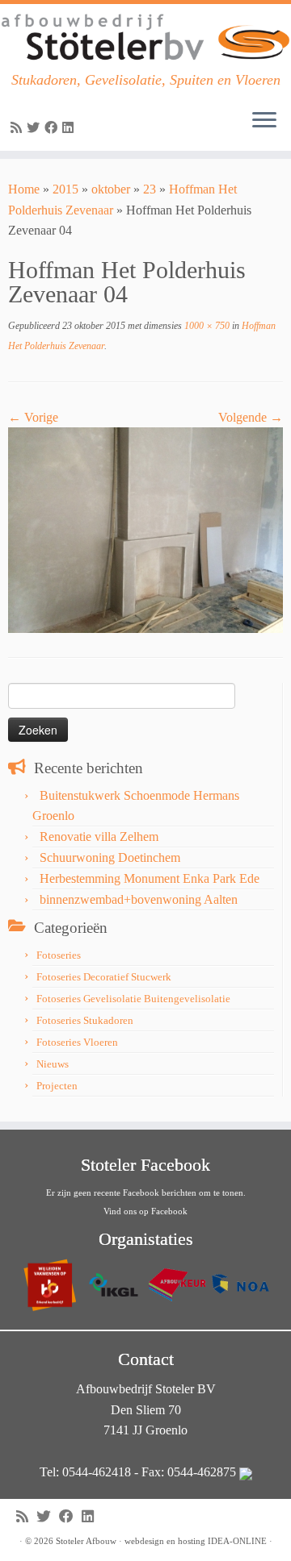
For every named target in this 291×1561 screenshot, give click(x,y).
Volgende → (250, 417)
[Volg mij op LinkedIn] (70, 128)
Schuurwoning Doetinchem (110, 857)
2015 (65, 189)
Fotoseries (58, 955)
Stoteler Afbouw (86, 1541)
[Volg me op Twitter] (35, 128)
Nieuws (52, 1064)
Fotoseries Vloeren (77, 1042)
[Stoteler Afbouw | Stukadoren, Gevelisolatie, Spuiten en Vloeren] (145, 38)
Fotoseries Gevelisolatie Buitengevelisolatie (133, 999)
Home (24, 189)
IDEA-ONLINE (237, 1541)
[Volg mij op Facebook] (53, 128)
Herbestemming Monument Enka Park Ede (149, 878)
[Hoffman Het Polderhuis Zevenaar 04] (145, 528)
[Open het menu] (264, 122)
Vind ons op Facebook (145, 1211)
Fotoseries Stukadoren (84, 1020)
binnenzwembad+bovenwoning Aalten (139, 899)
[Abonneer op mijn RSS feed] (19, 128)
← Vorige (33, 417)
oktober (110, 189)
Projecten (57, 1086)
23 (149, 189)
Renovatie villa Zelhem (99, 836)
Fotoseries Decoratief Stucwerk (103, 977)
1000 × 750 (206, 325)
